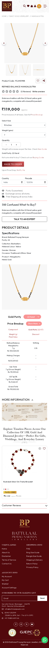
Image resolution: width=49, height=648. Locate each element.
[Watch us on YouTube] (32, 624)
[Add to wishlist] (28, 6)
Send (42, 598)
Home (4, 16)
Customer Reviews (11, 505)
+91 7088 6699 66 (12, 618)
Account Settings (9, 588)
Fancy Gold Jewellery (19, 16)
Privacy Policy (32, 567)
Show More (33, 323)
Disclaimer (6, 556)
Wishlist (5, 584)
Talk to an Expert (24, 219)
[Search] (24, 6)
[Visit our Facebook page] (16, 624)
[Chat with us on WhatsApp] (44, 640)
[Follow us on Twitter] (26, 624)
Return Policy (32, 564)
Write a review (38, 91)
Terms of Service (9, 560)
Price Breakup (37, 114)
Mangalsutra (38, 16)
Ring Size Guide (32, 552)
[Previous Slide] (4, 43)
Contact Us (6, 564)
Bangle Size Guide (34, 556)
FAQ (28, 549)
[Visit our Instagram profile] (21, 624)
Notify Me (21, 170)
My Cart (5, 580)
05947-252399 (10, 613)
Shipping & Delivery (34, 560)
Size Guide (42, 149)
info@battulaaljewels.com (15, 609)
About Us (6, 552)
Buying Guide (38, 157)
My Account (7, 576)
